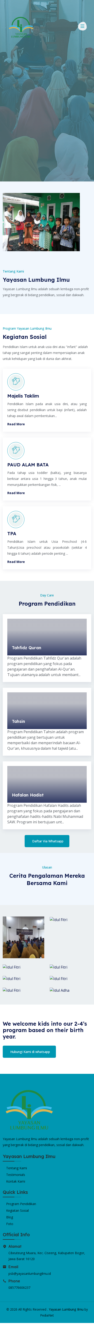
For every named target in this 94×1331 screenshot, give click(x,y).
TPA (11, 533)
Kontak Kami (15, 1181)
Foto (9, 1224)
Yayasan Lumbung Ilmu (66, 1309)
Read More (16, 424)
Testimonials (15, 1174)
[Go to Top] (4, 1327)
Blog (9, 1217)
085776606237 (19, 1287)
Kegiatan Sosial (17, 1210)
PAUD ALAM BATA (28, 465)
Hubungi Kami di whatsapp (30, 1052)
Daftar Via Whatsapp (47, 841)
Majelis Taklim (23, 396)
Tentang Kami (16, 1168)
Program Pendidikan (21, 1204)
